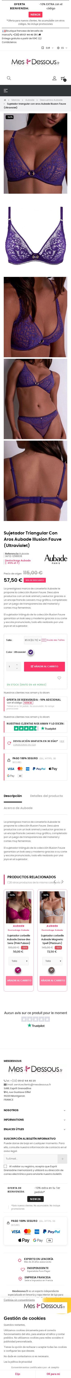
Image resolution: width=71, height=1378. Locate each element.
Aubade (18, 926)
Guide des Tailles (53, 640)
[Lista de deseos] (59, 678)
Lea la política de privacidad (18, 1362)
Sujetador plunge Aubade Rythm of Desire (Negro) (52, 940)
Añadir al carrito (46, 666)
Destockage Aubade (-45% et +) (18, 561)
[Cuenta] (54, 78)
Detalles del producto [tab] (46, 796)
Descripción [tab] (13, 796)
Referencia (12, 554)
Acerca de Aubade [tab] (18, 808)
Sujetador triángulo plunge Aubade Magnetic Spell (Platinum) (18, 941)
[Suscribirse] (62, 1159)
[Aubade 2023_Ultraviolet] (31, 652)
